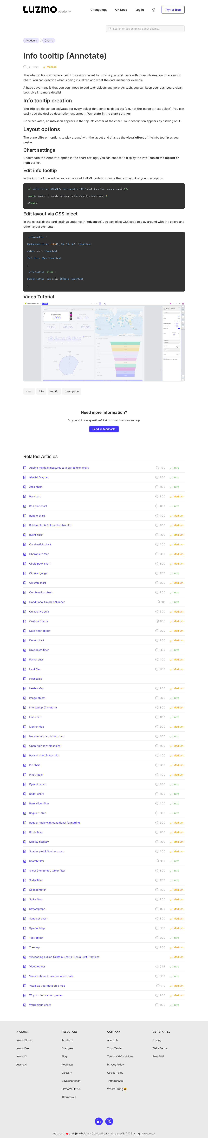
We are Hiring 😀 (117, 1089)
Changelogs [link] (99, 10)
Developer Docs (71, 1081)
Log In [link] (140, 10)
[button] (153, 10)
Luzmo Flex (22, 1048)
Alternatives (69, 1097)
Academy (64, 11)
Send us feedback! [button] (104, 429)
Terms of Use (115, 1081)
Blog (64, 1056)
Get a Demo (160, 1048)
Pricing (157, 1040)
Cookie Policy (115, 1072)
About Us (112, 1040)
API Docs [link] (121, 10)
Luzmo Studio (24, 1040)
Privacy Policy (115, 1064)
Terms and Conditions (120, 1056)
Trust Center (114, 1048)
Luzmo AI (21, 1064)
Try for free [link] (173, 10)
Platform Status (71, 1089)
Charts (49, 40)
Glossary (67, 1072)
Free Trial (158, 1056)
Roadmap (67, 1064)
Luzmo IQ (21, 1056)
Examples (67, 1048)
